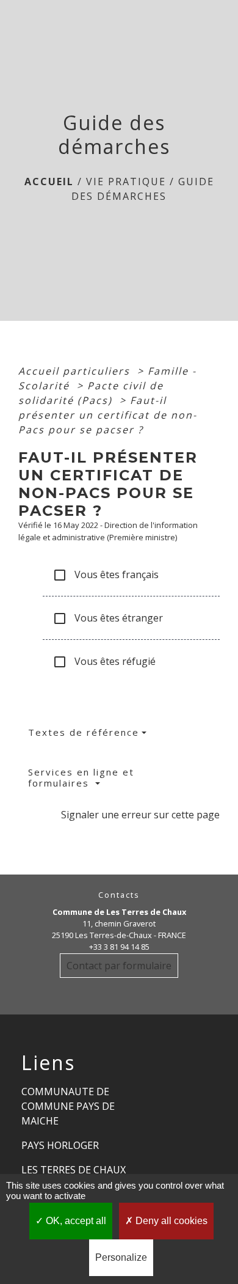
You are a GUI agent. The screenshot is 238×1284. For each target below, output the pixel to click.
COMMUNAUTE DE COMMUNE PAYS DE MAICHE (68, 1106)
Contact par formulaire (119, 965)
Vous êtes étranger (107, 618)
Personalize (121, 1257)
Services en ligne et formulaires (81, 777)
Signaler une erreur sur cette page (140, 814)
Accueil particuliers (76, 371)
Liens (48, 1062)
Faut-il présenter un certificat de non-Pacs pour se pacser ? (107, 415)
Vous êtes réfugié (104, 662)
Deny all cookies (170, 1221)
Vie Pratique (126, 181)
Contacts (119, 895)
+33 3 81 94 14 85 (119, 946)
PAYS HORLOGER (60, 1145)
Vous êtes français (105, 575)
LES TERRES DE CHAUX (73, 1169)
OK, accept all (74, 1221)
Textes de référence (83, 732)
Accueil (49, 181)
